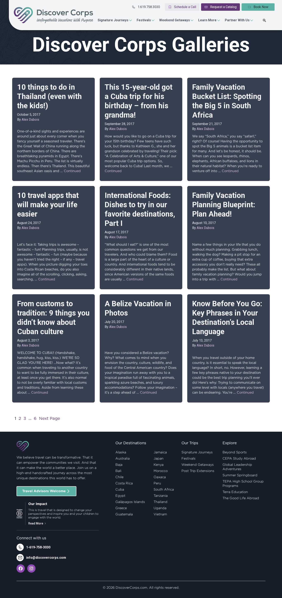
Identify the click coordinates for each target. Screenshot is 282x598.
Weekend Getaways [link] (197, 464)
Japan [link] (159, 458)
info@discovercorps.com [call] (46, 558)
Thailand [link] (160, 502)
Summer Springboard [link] (240, 475)
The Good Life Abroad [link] (241, 498)
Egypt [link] (120, 495)
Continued (72, 171)
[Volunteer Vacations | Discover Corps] (53, 15)
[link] (21, 568)
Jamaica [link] (160, 452)
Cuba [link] (119, 489)
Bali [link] (118, 471)
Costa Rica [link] (124, 483)
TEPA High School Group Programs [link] (243, 483)
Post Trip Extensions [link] (197, 471)
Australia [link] (122, 458)
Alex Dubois (30, 120)
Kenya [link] (159, 464)
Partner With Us (237, 20)
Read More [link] (35, 523)
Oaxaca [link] (160, 477)
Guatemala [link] (124, 514)
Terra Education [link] (235, 492)
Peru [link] (157, 483)
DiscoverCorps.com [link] (131, 587)
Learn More (207, 20)
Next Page (49, 419)
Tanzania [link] (161, 495)
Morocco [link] (161, 471)
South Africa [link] (164, 489)
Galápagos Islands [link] (130, 502)
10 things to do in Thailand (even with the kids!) (49, 96)
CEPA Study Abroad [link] (239, 458)
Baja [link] (118, 464)
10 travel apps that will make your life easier (48, 204)
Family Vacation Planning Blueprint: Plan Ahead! (223, 204)
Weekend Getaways (174, 20)
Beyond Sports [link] (235, 452)
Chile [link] (119, 477)
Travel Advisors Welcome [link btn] (44, 491)
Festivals (144, 20)
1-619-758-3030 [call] (38, 547)
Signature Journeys (113, 20)
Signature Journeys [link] (197, 452)
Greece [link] (121, 508)
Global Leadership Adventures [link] (237, 467)
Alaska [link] (120, 452)
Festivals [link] (188, 458)
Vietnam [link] (160, 514)
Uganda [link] (160, 508)
